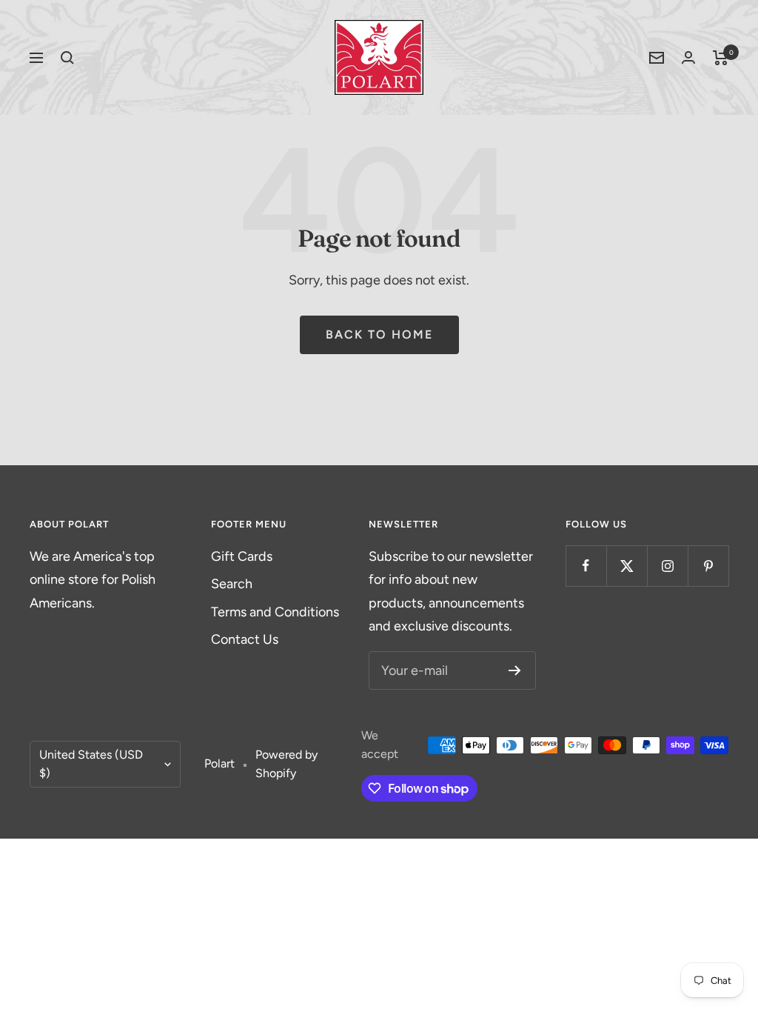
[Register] (515, 670)
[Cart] (720, 57)
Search (231, 584)
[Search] (67, 57)
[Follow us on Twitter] (626, 565)
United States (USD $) (91, 764)
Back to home (379, 334)
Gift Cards (241, 556)
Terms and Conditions (275, 612)
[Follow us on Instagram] (667, 565)
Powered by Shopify (286, 764)
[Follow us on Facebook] (586, 565)
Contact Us (244, 639)
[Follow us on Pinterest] (708, 565)
